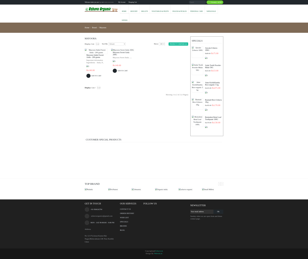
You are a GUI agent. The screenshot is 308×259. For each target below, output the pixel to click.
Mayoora (102, 28)
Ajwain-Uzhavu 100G (211, 49)
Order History (127, 213)
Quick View (96, 53)
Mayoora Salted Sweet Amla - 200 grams (95, 56)
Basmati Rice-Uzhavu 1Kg (213, 101)
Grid (97, 44)
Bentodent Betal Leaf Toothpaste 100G (213, 118)
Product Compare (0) (178, 44)
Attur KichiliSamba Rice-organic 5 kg (212, 84)
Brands (123, 226)
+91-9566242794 (96, 209)
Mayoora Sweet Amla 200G (121, 53)
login (100, 2)
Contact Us (125, 209)
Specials (124, 222)
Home (87, 28)
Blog (122, 230)
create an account (108, 2)
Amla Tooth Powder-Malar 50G (213, 66)
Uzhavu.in (159, 251)
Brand (94, 28)
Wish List (124, 218)
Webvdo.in (158, 253)
